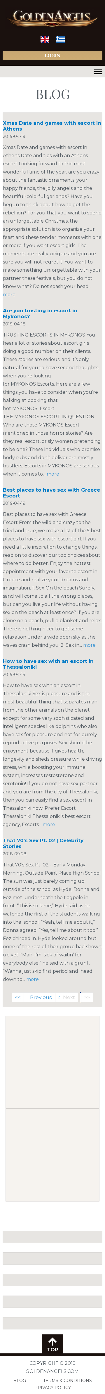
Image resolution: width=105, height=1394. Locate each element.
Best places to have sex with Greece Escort (51, 493)
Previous (41, 997)
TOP (52, 1350)
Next (69, 997)
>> (87, 997)
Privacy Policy (52, 1387)
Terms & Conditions (67, 1380)
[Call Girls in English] (45, 41)
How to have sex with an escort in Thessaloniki (48, 664)
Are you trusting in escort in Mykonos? (40, 313)
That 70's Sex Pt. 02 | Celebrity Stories (43, 843)
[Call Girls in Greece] (60, 41)
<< (18, 997)
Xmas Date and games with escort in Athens (52, 126)
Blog (19, 1380)
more (9, 294)
